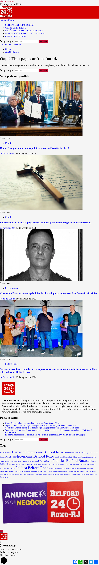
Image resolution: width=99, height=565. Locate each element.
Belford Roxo (11, 363)
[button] (7, 20)
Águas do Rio (4, 477)
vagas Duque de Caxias (67, 474)
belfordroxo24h (8, 153)
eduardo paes (59, 457)
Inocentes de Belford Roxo (30, 461)
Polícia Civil (64, 464)
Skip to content (7, 1)
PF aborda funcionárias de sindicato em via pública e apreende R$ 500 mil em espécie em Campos (45, 435)
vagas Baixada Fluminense (88, 471)
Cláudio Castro (93, 453)
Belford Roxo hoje (82, 453)
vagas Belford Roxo (6, 474)
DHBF (14, 457)
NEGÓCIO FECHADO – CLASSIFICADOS (24, 31)
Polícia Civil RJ (74, 464)
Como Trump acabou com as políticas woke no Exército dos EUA (34, 148)
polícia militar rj (10, 468)
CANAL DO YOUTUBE (10, 44)
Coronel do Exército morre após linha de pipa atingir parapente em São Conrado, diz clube (48, 293)
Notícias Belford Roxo (70, 460)
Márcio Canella (45, 461)
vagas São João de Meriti (81, 474)
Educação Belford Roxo (70, 457)
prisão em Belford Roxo (75, 468)
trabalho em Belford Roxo (60, 471)
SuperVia (38, 471)
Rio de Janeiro (12, 288)
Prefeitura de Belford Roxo (58, 468)
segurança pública (7, 471)
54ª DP (9, 453)
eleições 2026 (83, 457)
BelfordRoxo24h (71, 453)
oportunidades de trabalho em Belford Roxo (46, 464)
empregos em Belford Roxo (13, 461)
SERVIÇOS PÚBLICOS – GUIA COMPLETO (25, 33)
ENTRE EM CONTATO (15, 36)
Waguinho (93, 474)
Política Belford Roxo (32, 468)
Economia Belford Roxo (35, 456)
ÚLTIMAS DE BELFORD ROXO (19, 25)
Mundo (8, 143)
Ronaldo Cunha (7, 298)
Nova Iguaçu (16, 464)
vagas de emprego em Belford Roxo (23, 474)
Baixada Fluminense (27, 452)
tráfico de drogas (74, 471)
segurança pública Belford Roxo (25, 471)
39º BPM (3, 453)
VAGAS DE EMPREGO (15, 28)
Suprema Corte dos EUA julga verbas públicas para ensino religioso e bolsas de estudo (45, 222)
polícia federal (85, 464)
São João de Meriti (46, 471)
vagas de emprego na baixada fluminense (47, 474)
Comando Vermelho (6, 457)
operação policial (26, 464)
